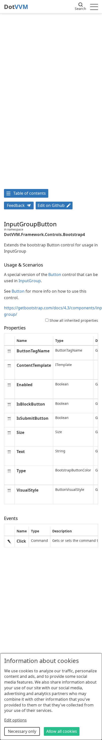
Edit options (15, 720)
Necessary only (22, 731)
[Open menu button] (94, 6)
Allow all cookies (61, 731)
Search (80, 8)
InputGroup (30, 280)
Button (54, 274)
